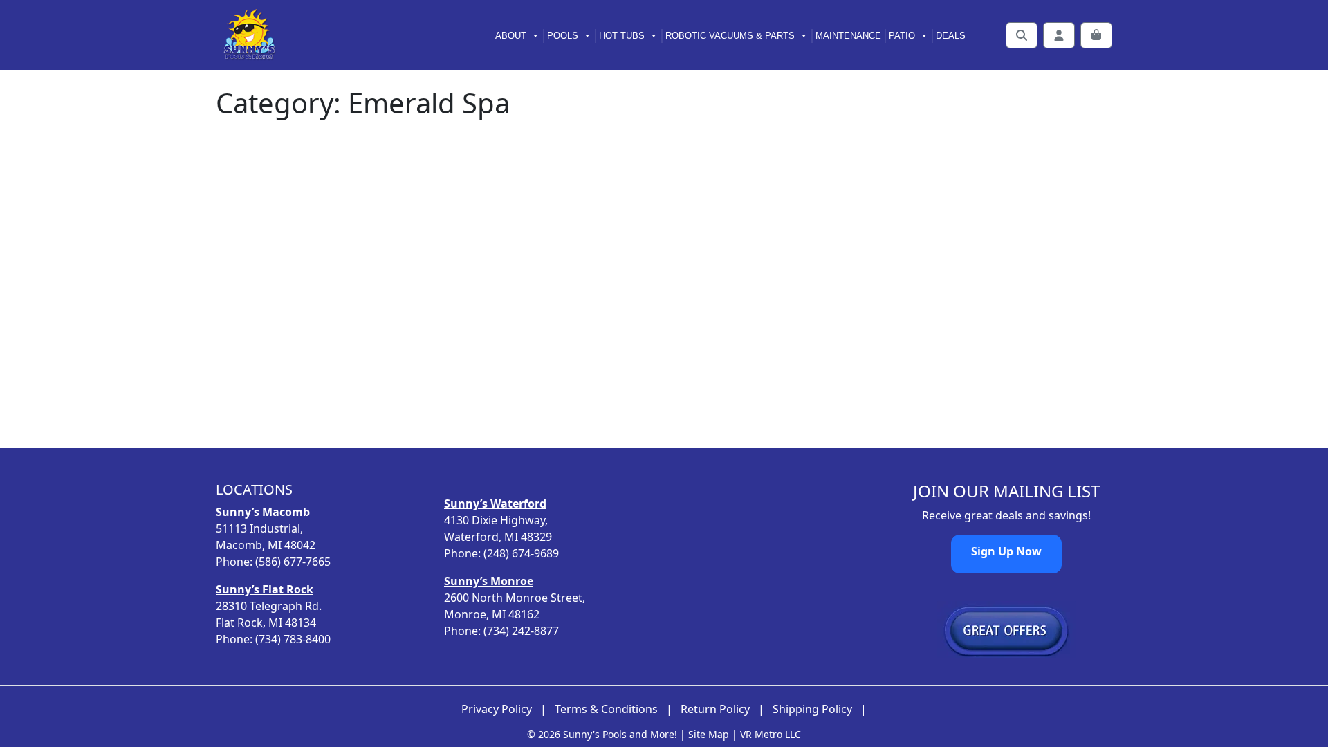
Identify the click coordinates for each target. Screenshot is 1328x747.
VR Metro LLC (770, 734)
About (510, 35)
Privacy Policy (496, 709)
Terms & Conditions (606, 709)
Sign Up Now (1006, 551)
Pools (562, 35)
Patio (902, 35)
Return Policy (715, 709)
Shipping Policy (812, 709)
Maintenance (848, 35)
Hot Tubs (622, 35)
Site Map (708, 734)
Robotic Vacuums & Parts (730, 35)
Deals (951, 35)
